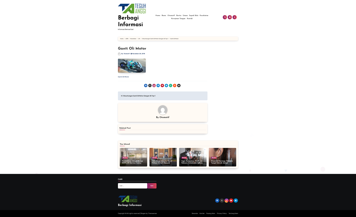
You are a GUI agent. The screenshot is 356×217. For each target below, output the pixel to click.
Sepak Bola (193, 15)
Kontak (190, 18)
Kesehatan (204, 15)
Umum (185, 15)
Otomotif (171, 15)
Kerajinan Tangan (178, 18)
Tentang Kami (233, 213)
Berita (178, 15)
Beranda (195, 213)
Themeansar (152, 213)
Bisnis (164, 15)
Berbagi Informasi (130, 205)
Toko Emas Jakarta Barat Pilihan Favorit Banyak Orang (162, 163)
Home (157, 15)
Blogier (143, 213)
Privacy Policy (222, 213)
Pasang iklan (210, 213)
